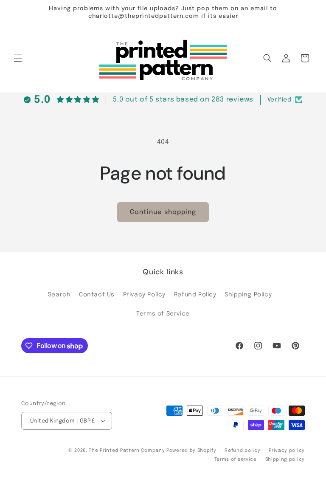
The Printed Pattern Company (127, 450)
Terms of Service (163, 314)
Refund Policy (195, 295)
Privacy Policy (144, 295)
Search (59, 295)
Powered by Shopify (191, 450)
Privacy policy (287, 450)
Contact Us (97, 295)
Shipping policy (285, 459)
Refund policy (242, 450)
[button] (17, 58)
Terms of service (235, 459)
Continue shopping (163, 212)
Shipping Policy (248, 295)
